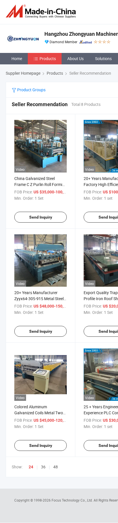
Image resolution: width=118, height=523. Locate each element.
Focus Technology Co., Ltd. (73, 500)
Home (16, 58)
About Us (75, 58)
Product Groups (31, 89)
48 (55, 466)
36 (43, 466)
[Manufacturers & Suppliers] (42, 11)
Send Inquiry (40, 217)
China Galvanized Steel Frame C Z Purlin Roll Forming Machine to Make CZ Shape (40, 184)
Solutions (103, 58)
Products (48, 58)
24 (31, 467)
